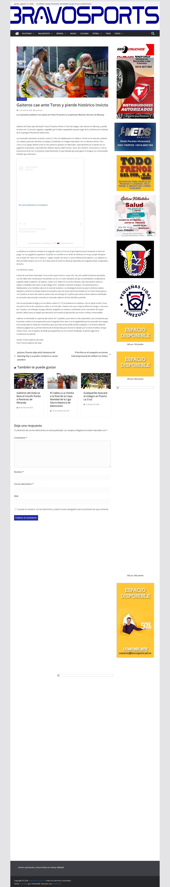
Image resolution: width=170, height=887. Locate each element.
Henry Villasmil (57, 867)
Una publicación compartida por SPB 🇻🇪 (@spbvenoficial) (50, 243)
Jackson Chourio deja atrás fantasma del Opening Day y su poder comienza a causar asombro (37, 356)
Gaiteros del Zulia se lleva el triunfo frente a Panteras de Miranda (29, 397)
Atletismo (27, 33)
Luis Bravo (39, 110)
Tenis (108, 33)
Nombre (19, 472)
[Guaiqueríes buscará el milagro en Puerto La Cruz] (96, 374)
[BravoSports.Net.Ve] (85, 8)
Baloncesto (44, 33)
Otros (117, 33)
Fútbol (95, 33)
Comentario (20, 437)
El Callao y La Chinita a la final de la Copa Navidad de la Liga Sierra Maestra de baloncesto (62, 399)
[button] (33, 33)
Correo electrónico (23, 484)
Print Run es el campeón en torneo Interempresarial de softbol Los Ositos (89, 354)
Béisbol (60, 33)
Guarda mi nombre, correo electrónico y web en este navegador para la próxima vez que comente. (63, 509)
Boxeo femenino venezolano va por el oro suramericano (68, 4)
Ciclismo (84, 33)
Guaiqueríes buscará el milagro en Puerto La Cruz (95, 396)
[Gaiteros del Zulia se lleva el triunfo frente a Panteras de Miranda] (29, 374)
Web (16, 496)
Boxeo (73, 33)
